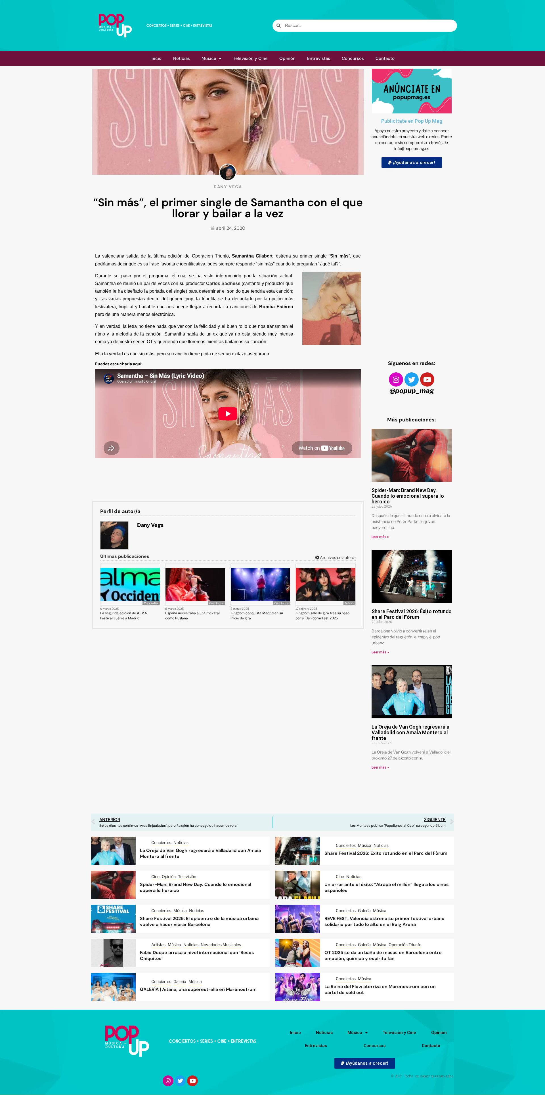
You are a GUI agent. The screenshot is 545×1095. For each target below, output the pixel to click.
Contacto (385, 58)
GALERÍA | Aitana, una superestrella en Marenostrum (198, 989)
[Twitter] (411, 379)
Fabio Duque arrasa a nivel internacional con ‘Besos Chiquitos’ (197, 955)
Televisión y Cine (250, 58)
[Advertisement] (412, 259)
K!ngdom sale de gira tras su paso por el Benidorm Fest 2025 (322, 615)
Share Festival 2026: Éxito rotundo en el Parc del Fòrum (412, 614)
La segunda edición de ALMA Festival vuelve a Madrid (123, 615)
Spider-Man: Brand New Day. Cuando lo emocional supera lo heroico (408, 496)
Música (209, 58)
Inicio (156, 58)
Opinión (287, 58)
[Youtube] (427, 379)
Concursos (353, 58)
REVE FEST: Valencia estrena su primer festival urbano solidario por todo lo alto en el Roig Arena (384, 921)
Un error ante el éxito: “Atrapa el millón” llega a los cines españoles (386, 887)
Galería (364, 910)
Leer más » (380, 537)
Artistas (158, 944)
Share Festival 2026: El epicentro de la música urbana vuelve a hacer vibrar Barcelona (199, 921)
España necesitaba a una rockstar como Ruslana (192, 615)
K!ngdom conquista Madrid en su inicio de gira (256, 615)
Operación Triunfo (405, 944)
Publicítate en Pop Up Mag (411, 121)
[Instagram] (396, 379)
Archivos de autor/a (337, 557)
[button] (412, 162)
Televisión (187, 876)
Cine (155, 876)
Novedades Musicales (221, 944)
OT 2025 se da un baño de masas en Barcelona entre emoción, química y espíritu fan (383, 955)
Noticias (181, 58)
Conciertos (151, 603)
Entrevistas (318, 58)
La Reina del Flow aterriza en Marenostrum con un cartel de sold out (380, 989)
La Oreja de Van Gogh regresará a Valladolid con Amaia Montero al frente (410, 732)
